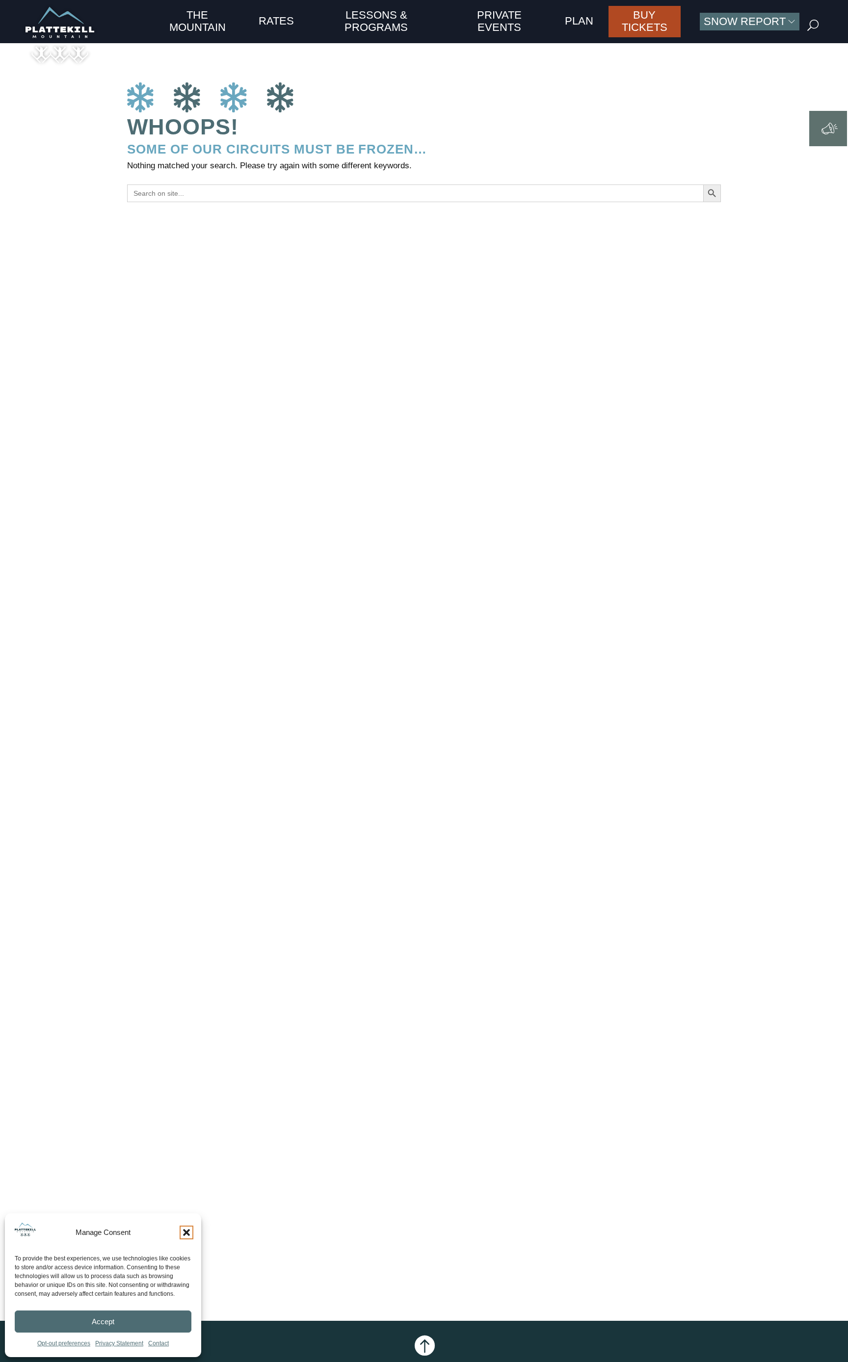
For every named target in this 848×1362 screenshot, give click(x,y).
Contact (158, 1343)
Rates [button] (276, 21)
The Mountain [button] (197, 21)
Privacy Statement (119, 1343)
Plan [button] (579, 21)
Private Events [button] (499, 21)
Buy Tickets (644, 21)
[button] (186, 1232)
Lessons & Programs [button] (376, 21)
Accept (103, 1321)
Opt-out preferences (63, 1343)
